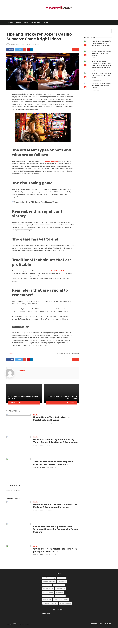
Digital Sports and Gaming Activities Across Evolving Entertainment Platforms (55, 505)
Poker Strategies (60, 588)
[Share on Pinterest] (28, 49)
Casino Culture (47, 585)
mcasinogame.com (23, 624)
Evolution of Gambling (49, 581)
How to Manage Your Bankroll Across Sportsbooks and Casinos (51, 418)
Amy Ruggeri (39, 445)
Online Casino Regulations (50, 603)
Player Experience (48, 596)
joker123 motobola (74, 353)
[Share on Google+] (24, 49)
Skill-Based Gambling (49, 578)
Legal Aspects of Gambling (61, 599)
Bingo (46, 22)
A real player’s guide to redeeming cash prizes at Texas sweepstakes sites (53, 463)
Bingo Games (59, 592)
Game (26, 22)
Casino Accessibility (65, 603)
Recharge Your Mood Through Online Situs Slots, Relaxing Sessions (101, 85)
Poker (18, 22)
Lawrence (15, 44)
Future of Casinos (48, 588)
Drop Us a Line (96, 624)
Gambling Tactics (48, 592)
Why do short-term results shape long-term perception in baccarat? (55, 550)
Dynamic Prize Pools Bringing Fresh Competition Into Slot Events (101, 75)
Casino (10, 22)
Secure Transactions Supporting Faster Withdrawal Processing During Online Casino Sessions (55, 529)
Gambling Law (47, 599)
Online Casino (36, 22)
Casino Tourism (62, 581)
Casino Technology (59, 585)
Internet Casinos (60, 596)
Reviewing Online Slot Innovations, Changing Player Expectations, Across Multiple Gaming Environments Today (101, 64)
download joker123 (63, 353)
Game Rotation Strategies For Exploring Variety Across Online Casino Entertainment (55, 440)
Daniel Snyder (39, 554)
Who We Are (107, 624)
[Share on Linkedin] (31, 49)
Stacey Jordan (40, 423)
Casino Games (61, 578)
